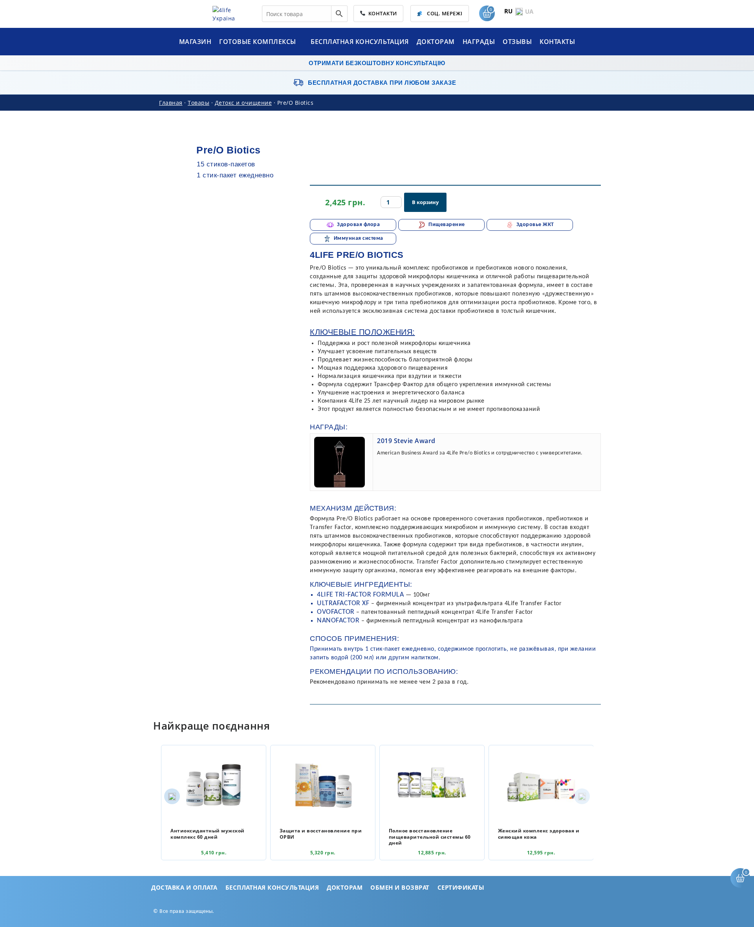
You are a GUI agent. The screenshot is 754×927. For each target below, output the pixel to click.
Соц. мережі (444, 13)
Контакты (557, 41)
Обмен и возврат (400, 887)
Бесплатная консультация (360, 41)
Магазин (195, 41)
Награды (479, 41)
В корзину (425, 202)
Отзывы (517, 41)
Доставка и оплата (184, 887)
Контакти (381, 13)
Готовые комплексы (258, 41)
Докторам (436, 41)
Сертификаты (461, 887)
